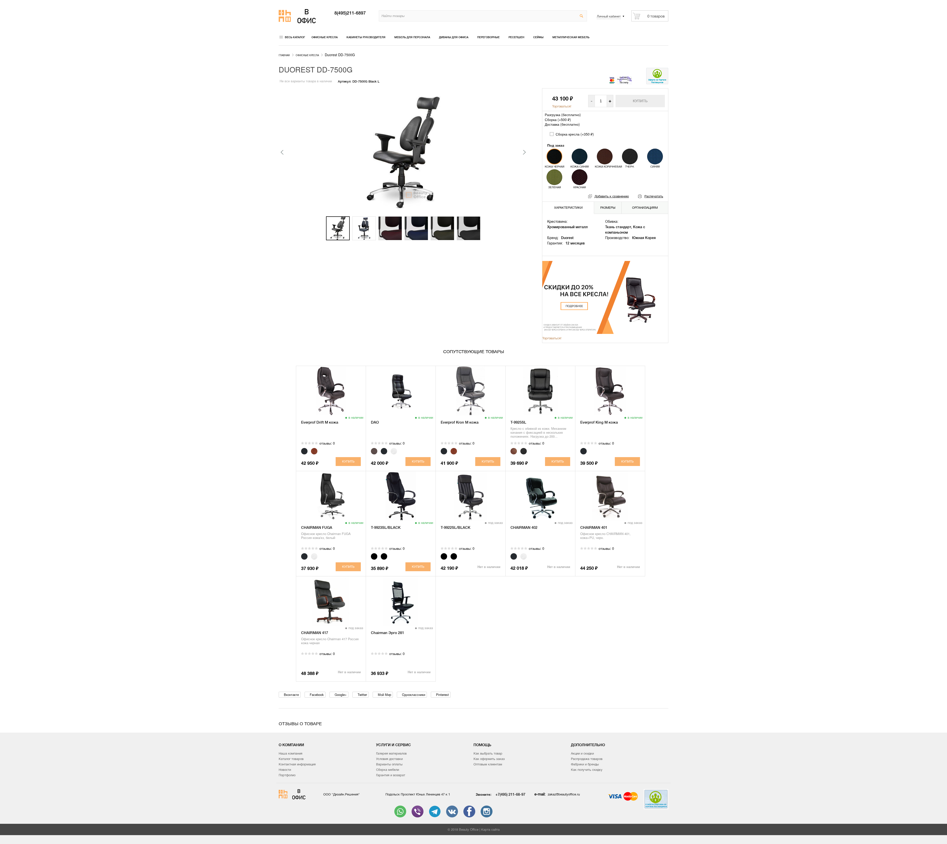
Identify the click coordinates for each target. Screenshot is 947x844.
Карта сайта (490, 829)
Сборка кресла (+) (574, 134)
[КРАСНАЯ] (579, 177)
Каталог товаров (291, 759)
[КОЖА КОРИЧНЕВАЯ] (605, 156)
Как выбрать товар (488, 753)
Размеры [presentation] (607, 207)
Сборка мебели (387, 770)
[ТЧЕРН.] (630, 156)
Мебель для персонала (412, 37)
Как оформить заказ (489, 759)
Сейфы (538, 37)
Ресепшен (516, 37)
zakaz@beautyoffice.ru (564, 794)
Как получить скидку (586, 770)
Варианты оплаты (389, 764)
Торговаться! (561, 106)
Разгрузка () (563, 114)
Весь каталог (295, 37)
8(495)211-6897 (350, 13)
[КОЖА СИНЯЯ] (579, 156)
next (524, 152)
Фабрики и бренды (585, 764)
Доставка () (562, 124)
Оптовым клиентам (488, 764)
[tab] (568, 208)
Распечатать (653, 196)
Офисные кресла (324, 37)
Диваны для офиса (453, 37)
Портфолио (287, 775)
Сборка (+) (558, 119)
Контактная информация (297, 764)
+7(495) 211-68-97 (510, 794)
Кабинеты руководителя (365, 37)
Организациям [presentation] (645, 207)
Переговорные (488, 37)
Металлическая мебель (570, 37)
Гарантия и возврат (390, 775)
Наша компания (290, 753)
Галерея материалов (391, 753)
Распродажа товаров (586, 759)
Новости (285, 770)
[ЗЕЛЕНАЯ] (554, 177)
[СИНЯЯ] (655, 156)
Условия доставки (389, 759)
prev (282, 152)
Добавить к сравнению (612, 196)
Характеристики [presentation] (568, 207)
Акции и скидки (582, 753)
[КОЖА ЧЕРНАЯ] (554, 156)
